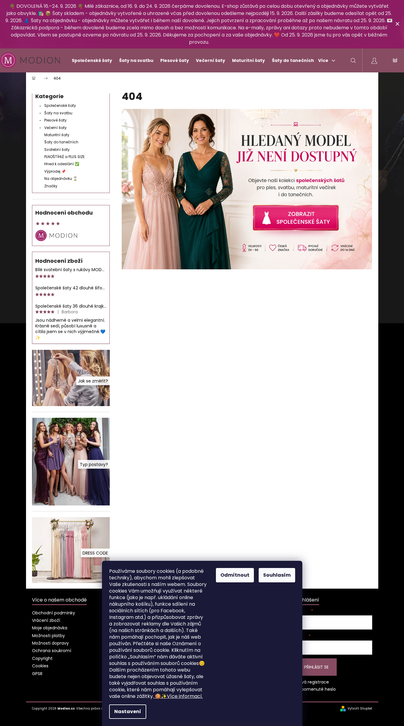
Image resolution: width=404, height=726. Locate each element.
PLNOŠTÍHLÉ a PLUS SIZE (64, 156)
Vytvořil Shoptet (359, 709)
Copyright (42, 658)
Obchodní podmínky (53, 613)
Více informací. (179, 696)
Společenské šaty (60, 105)
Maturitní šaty (56, 134)
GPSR (37, 674)
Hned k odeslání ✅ (61, 163)
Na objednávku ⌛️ (60, 178)
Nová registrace (312, 682)
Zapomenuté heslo (316, 689)
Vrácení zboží (46, 620)
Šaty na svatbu (58, 113)
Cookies (40, 666)
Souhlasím (277, 575)
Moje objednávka (49, 628)
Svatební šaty (57, 149)
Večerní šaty (55, 127)
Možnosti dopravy (50, 643)
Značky (50, 186)
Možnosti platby (48, 636)
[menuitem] (89, 60)
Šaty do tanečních (61, 142)
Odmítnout (234, 575)
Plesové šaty (55, 120)
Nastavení (127, 711)
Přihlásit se (316, 667)
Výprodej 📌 (55, 171)
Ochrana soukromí (51, 651)
